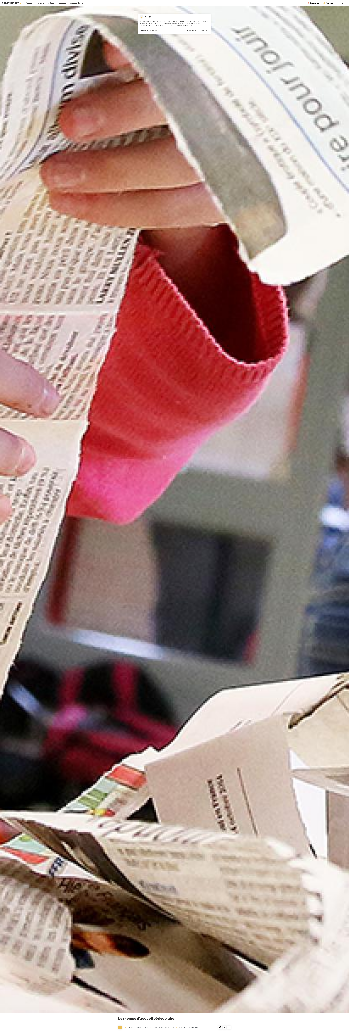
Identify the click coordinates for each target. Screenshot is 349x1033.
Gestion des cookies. (186, 25)
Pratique (29, 3)
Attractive (62, 3)
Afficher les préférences (149, 31)
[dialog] (174, 24)
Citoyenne (40, 3)
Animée (51, 3)
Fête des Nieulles (76, 3)
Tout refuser (204, 31)
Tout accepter (191, 31)
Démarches (314, 3)
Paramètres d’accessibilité (341, 3)
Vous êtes (329, 3)
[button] (220, 1027)
